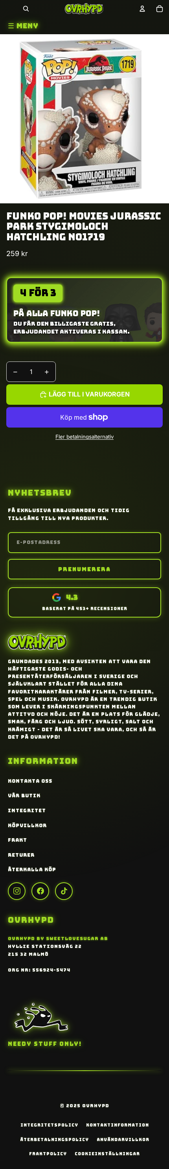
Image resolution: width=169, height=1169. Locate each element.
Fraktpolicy (48, 1153)
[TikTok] (64, 891)
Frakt (17, 840)
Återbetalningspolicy (54, 1139)
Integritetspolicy (49, 1125)
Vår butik (24, 796)
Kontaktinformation (117, 1125)
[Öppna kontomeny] (142, 8)
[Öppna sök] (26, 8)
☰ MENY (23, 25)
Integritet (27, 811)
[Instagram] (17, 891)
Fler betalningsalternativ (84, 436)
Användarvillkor (123, 1139)
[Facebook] (40, 891)
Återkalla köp (32, 870)
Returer (21, 855)
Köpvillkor (27, 825)
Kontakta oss (30, 781)
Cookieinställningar (107, 1153)
